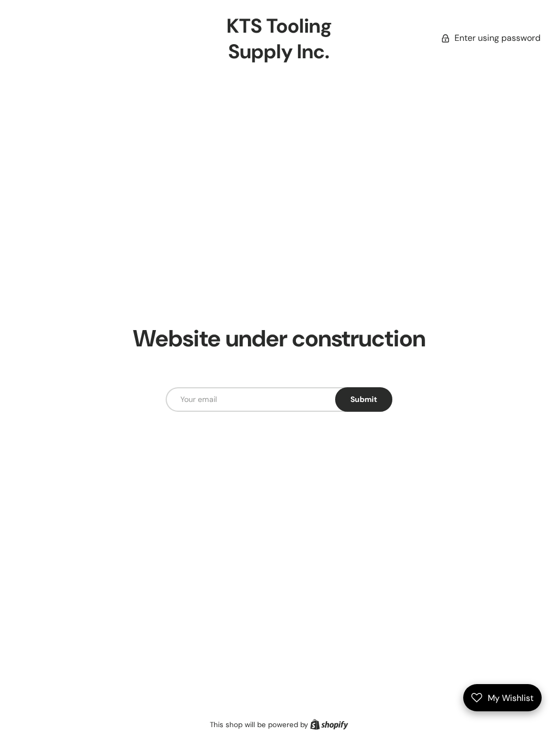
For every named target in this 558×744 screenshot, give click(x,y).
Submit (363, 399)
